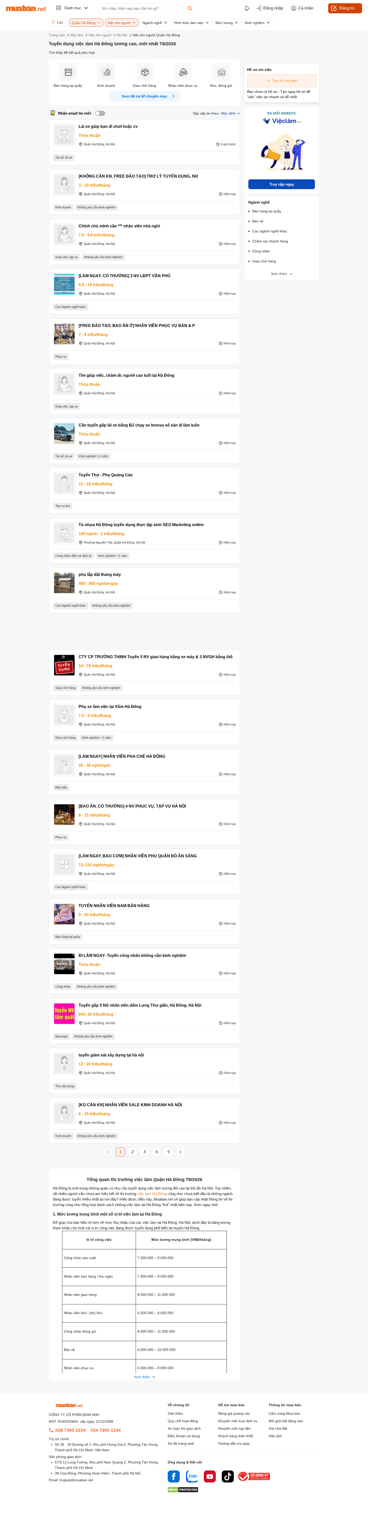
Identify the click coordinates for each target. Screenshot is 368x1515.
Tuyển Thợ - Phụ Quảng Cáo (106, 475)
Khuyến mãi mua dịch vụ (237, 1421)
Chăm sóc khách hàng (270, 241)
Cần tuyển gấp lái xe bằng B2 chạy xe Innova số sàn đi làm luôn (139, 425)
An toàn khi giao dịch (184, 1428)
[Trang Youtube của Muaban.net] (210, 1477)
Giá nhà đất (278, 1428)
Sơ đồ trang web (181, 1443)
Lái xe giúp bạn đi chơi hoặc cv (108, 126)
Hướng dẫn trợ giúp (234, 1443)
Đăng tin (346, 8)
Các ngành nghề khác (269, 231)
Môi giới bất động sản (286, 1421)
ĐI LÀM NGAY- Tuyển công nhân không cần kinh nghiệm (132, 955)
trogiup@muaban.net (76, 1480)
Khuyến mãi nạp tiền (234, 1428)
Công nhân (261, 251)
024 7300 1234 (106, 1430)
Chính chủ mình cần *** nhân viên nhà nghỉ (119, 226)
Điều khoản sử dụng (184, 1436)
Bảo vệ (257, 221)
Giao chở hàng (264, 261)
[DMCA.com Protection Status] (183, 1491)
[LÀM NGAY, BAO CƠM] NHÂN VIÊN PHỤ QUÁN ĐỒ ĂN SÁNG (138, 856)
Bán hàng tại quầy (266, 211)
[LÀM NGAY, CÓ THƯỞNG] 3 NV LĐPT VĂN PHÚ (124, 276)
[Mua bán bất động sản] (26, 8)
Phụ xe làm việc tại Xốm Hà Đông (110, 706)
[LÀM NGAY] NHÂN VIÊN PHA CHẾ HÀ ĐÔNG (122, 756)
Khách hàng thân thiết (235, 1436)
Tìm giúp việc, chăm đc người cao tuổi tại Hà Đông (126, 375)
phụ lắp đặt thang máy (100, 574)
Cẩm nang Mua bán (284, 1413)
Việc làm (275, 1436)
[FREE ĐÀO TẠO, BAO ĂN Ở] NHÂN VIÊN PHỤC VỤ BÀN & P (137, 325)
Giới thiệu (175, 1413)
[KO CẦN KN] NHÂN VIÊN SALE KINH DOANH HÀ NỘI (130, 1105)
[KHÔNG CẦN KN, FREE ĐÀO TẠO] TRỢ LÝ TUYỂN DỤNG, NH (138, 176)
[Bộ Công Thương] (254, 1481)
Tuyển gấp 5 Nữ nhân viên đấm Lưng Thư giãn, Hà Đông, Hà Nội (140, 1005)
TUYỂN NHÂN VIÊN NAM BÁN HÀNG (114, 906)
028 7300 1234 (70, 1430)
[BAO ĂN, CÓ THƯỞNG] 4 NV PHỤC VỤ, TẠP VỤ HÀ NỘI (132, 806)
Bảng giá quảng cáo (234, 1413)
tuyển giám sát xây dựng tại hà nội (111, 1055)
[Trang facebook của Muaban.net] (174, 1477)
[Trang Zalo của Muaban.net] (192, 1477)
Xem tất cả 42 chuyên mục (144, 96)
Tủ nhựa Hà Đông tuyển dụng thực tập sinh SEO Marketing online (141, 525)
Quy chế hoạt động (183, 1421)
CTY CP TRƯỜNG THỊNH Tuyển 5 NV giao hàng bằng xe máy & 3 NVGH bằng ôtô (156, 657)
